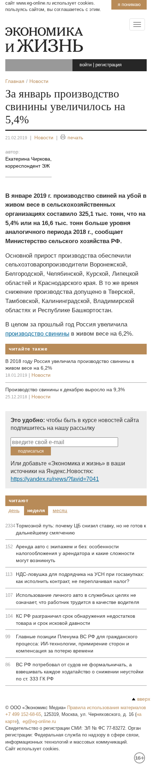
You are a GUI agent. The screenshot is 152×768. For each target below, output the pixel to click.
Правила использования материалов (106, 707)
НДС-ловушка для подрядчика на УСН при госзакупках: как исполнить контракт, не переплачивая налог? (80, 577)
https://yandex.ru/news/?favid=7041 (55, 479)
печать (75, 137)
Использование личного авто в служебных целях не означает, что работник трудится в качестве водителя (77, 598)
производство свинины (37, 333)
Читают (18, 500)
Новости (43, 137)
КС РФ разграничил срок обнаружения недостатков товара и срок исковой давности (75, 619)
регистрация (108, 64)
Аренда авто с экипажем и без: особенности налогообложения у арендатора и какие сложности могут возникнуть (75, 554)
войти (86, 64)
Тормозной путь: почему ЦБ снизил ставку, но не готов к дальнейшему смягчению (81, 529)
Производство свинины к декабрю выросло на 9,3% (65, 389)
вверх (143, 699)
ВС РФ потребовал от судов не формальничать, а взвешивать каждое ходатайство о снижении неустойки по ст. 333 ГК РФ (80, 672)
